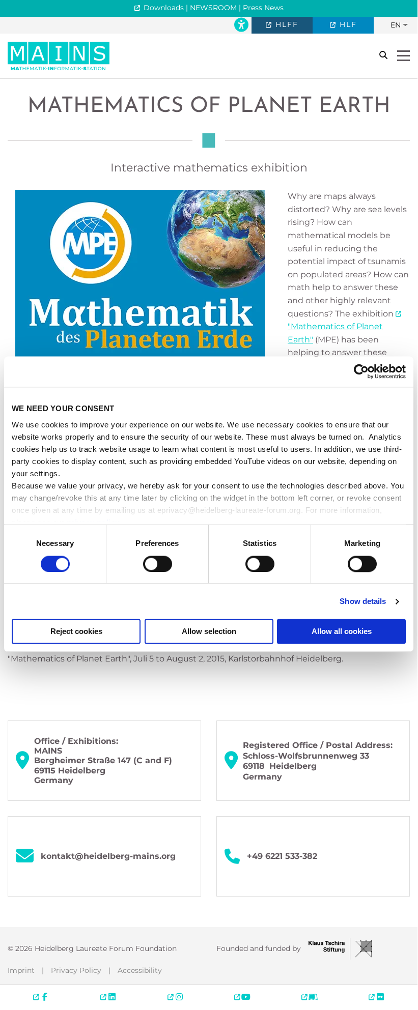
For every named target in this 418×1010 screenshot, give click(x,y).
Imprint (21, 970)
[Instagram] (175, 997)
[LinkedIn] (108, 997)
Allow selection (209, 631)
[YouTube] (242, 997)
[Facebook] (41, 997)
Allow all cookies (342, 631)
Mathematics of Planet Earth (209, 107)
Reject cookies (76, 631)
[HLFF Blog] (309, 997)
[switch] (157, 564)
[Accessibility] (241, 25)
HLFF (285, 24)
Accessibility (140, 970)
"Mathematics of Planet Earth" (335, 333)
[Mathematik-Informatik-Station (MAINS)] (58, 55)
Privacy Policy (76, 970)
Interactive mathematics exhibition (209, 168)
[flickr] (376, 997)
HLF (347, 24)
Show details (363, 601)
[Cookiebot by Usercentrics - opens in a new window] (361, 371)
